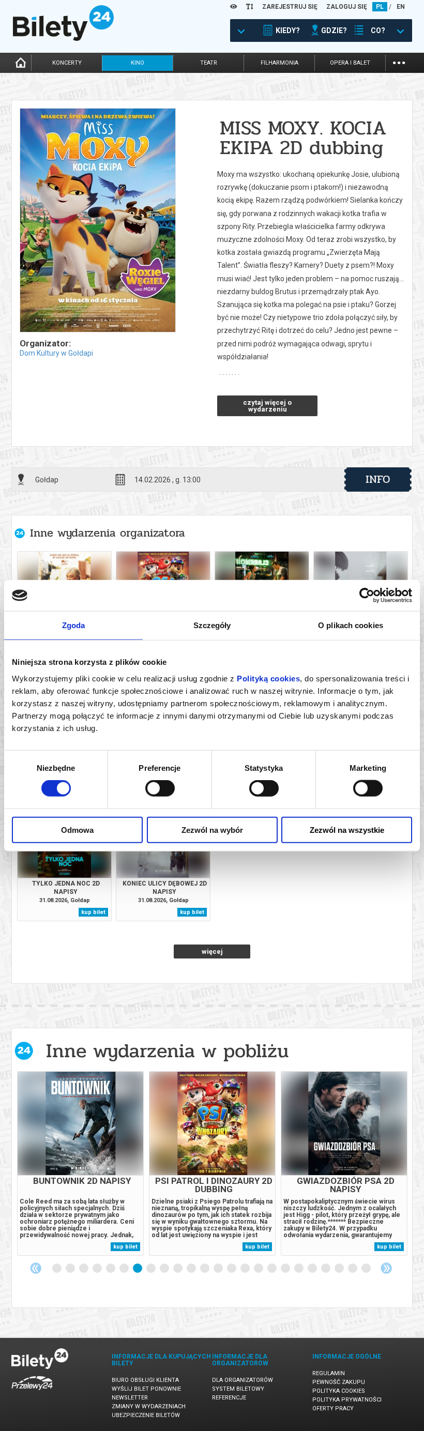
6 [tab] (124, 1268)
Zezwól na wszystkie (347, 829)
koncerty (67, 62)
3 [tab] (84, 1268)
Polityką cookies (268, 678)
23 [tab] (353, 1268)
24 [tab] (366, 1268)
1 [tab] (57, 1268)
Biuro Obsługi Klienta (145, 1380)
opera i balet (350, 62)
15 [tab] (245, 1268)
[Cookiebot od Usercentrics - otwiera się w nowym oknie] (367, 595)
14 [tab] (232, 1268)
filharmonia (279, 62)
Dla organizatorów (242, 1380)
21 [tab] (326, 1268)
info (378, 479)
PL (380, 6)
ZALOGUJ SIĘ (346, 6)
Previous (35, 1268)
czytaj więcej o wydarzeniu (267, 406)
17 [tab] (272, 1268)
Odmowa (77, 829)
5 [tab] (111, 1268)
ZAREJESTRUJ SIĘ (289, 6)
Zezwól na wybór (212, 829)
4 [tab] (98, 1268)
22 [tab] (340, 1268)
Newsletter (130, 1397)
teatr (208, 62)
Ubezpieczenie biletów (146, 1415)
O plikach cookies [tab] (350, 625)
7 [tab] (138, 1268)
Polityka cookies (338, 1391)
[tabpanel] (80, 1163)
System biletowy (238, 1389)
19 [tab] (299, 1268)
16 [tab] (259, 1268)
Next (386, 1268)
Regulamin (328, 1373)
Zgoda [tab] (73, 625)
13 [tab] (219, 1268)
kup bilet (93, 912)
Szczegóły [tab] (212, 625)
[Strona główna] (63, 38)
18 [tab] (286, 1268)
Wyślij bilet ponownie (146, 1389)
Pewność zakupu (338, 1382)
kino (137, 62)
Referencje (229, 1397)
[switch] (160, 788)
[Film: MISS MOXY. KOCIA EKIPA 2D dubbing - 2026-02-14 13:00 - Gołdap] (97, 221)
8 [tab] (151, 1268)
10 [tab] (178, 1268)
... (399, 61)
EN (401, 6)
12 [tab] (205, 1268)
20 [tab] (313, 1268)
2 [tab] (71, 1268)
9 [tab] (165, 1268)
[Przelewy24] (32, 1392)
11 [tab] (192, 1268)
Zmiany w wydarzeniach (149, 1406)
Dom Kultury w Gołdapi (56, 353)
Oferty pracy (333, 1408)
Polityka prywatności (347, 1399)
